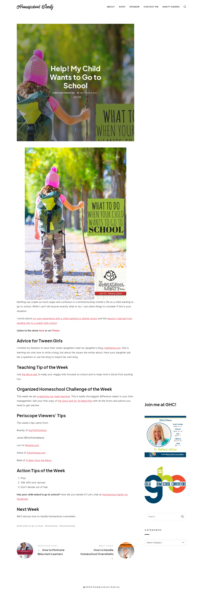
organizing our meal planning (53, 396)
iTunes (56, 330)
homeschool (52, 526)
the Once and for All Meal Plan (75, 400)
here (41, 330)
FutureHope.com (36, 452)
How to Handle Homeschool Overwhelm (104, 552)
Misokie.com (32, 445)
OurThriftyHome (38, 430)
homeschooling (68, 526)
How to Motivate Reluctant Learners (46, 550)
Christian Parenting (63, 93)
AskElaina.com (112, 347)
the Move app (29, 374)
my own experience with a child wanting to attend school (65, 318)
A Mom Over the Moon (39, 460)
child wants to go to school (30, 526)
